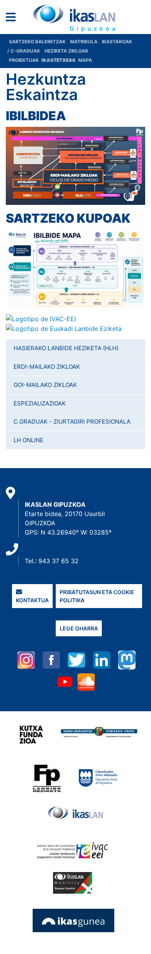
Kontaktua (32, 600)
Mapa (85, 60)
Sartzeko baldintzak (37, 41)
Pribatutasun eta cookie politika (97, 596)
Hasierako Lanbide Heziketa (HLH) (66, 348)
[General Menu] (13, 18)
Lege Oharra (79, 628)
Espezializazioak (40, 403)
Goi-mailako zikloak (45, 384)
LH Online (28, 440)
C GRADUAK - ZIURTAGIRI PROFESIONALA (72, 421)
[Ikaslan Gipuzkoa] (75, 18)
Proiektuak (24, 60)
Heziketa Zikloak (66, 51)
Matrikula (84, 41)
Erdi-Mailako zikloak (47, 366)
